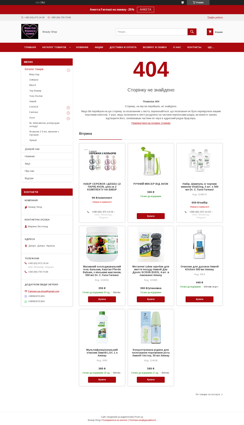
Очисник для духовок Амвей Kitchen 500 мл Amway (200, 268)
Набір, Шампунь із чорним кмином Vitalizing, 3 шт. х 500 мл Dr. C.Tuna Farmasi (199, 186)
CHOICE (33, 106)
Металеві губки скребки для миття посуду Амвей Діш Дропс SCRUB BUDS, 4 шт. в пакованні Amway (150, 271)
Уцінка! (33, 140)
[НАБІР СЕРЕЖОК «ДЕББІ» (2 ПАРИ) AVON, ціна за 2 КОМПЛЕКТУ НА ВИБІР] (102, 161)
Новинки (82, 47)
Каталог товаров (54, 47)
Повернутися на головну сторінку (151, 123)
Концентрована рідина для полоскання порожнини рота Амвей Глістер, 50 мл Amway (151, 352)
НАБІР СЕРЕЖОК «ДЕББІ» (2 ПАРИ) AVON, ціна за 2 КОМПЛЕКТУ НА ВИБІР (102, 186)
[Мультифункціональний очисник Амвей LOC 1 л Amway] (102, 327)
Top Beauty (35, 90)
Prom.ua (139, 417)
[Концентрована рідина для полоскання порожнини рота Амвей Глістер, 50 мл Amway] (151, 327)
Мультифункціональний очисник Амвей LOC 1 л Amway (102, 352)
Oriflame (33, 79)
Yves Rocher (36, 96)
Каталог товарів (34, 69)
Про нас (29, 171)
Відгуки (29, 178)
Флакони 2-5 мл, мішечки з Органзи (44, 133)
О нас (177, 47)
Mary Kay (34, 74)
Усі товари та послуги (208, 394)
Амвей (32, 101)
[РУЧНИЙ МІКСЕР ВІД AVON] (151, 161)
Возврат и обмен (155, 47)
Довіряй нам (32, 149)
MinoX (32, 85)
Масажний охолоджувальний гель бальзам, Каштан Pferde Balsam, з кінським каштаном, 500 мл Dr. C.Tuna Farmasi (102, 271)
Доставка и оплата (122, 47)
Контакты (194, 47)
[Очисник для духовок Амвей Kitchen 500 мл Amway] (199, 244)
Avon (32, 117)
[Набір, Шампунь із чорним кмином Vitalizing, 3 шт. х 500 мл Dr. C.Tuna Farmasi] (199, 161)
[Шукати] (192, 31)
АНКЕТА (145, 9)
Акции (99, 47)
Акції (27, 163)
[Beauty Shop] (29, 38)
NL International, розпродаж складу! (44, 125)
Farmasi (33, 112)
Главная (30, 47)
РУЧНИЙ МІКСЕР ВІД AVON (150, 183)
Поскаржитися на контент (114, 420)
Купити (151, 216)
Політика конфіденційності (142, 420)
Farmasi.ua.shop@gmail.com (43, 291)
